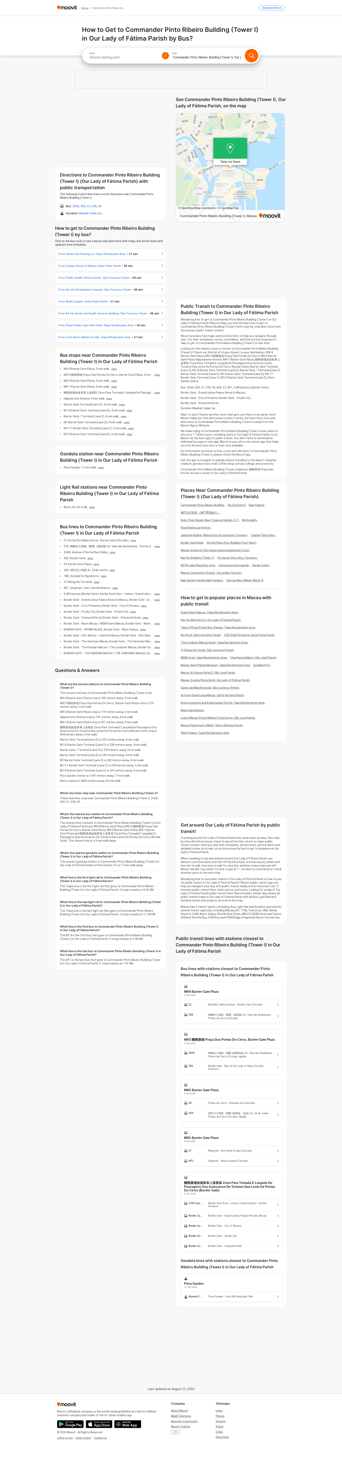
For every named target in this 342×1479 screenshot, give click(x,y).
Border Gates (260, 565)
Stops (219, 1426)
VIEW (114, 368)
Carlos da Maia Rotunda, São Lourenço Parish (210, 687)
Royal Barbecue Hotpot (195, 527)
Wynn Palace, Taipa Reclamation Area (205, 732)
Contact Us (100, 1437)
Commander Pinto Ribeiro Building (202, 505)
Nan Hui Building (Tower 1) (197, 557)
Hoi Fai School (236, 505)
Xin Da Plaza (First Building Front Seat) (231, 542)
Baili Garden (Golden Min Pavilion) (202, 580)
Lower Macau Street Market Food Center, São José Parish (218, 717)
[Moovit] (67, 7)
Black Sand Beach (192, 710)
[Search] (251, 55)
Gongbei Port (261, 665)
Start (92, 53)
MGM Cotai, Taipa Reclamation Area (204, 657)
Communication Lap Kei (234, 565)
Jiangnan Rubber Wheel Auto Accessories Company (214, 535)
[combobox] (124, 57)
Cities (219, 1431)
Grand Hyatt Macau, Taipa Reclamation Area (209, 612)
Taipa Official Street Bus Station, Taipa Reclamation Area (218, 627)
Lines (219, 1410)
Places (220, 1416)
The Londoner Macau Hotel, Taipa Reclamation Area (214, 642)
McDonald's (249, 520)
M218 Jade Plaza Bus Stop (198, 565)
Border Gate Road (192, 542)
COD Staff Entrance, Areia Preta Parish (249, 635)
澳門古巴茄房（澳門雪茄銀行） (200, 512)
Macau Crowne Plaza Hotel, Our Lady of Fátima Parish (215, 680)
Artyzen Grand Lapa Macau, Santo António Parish (212, 695)
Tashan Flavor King (263, 535)
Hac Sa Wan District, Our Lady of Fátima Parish (211, 620)
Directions (222, 1437)
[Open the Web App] (127, 1424)
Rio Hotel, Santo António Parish (201, 635)
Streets (221, 1421)
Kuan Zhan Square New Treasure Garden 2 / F (210, 520)
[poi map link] (230, 168)
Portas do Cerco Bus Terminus (237, 557)
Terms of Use (65, 1437)
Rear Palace (256, 505)
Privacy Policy (83, 1437)
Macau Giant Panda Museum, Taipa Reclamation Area (215, 665)
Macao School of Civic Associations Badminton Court (215, 550)
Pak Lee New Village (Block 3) (245, 580)
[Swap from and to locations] (165, 55)
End (174, 53)
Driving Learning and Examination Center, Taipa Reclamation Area (222, 702)
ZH (175, 1432)
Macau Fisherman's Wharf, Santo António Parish (212, 725)
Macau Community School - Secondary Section (211, 572)
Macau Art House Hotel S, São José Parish (208, 672)
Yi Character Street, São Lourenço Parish (207, 650)
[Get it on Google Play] (70, 1424)
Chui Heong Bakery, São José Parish (253, 657)
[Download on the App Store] (99, 1424)
